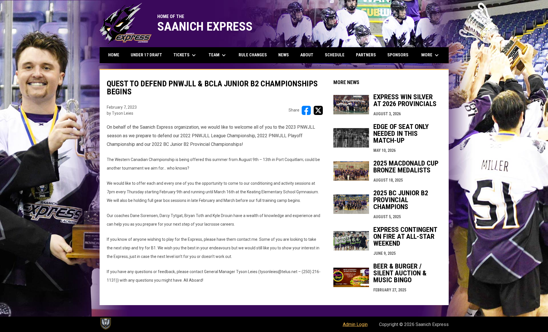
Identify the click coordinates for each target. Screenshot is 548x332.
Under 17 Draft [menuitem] (146, 54)
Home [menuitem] (113, 54)
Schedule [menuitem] (334, 54)
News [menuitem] (283, 54)
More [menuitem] (430, 55)
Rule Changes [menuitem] (253, 54)
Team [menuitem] (218, 55)
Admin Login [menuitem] (355, 324)
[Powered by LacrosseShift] (105, 323)
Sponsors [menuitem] (397, 54)
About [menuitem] (306, 54)
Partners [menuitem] (366, 54)
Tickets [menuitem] (185, 55)
